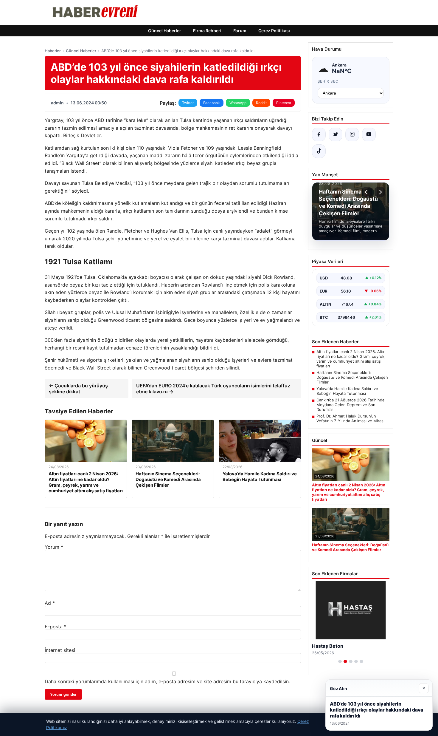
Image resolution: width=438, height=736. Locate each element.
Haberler (53, 50)
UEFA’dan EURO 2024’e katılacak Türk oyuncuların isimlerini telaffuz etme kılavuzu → (213, 389)
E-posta (55, 627)
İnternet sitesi (60, 650)
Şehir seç (328, 81)
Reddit (261, 102)
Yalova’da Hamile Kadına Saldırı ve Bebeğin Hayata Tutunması (347, 391)
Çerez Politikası (274, 30)
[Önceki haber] (367, 192)
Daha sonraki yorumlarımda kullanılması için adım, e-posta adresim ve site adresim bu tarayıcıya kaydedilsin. (167, 681)
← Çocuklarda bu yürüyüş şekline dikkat (78, 389)
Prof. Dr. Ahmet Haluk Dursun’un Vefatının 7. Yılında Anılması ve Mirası (350, 418)
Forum (239, 30)
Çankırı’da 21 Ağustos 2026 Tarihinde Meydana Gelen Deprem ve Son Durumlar (350, 405)
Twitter (188, 102)
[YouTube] (369, 134)
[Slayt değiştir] (340, 661)
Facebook (211, 102)
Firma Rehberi (207, 30)
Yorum (54, 547)
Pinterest (283, 102)
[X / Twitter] (335, 134)
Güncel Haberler (164, 30)
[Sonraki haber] (380, 192)
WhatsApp (237, 102)
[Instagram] (352, 134)
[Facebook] (319, 134)
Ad (50, 603)
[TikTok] (319, 151)
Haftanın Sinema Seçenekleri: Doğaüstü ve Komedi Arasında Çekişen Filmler (352, 377)
